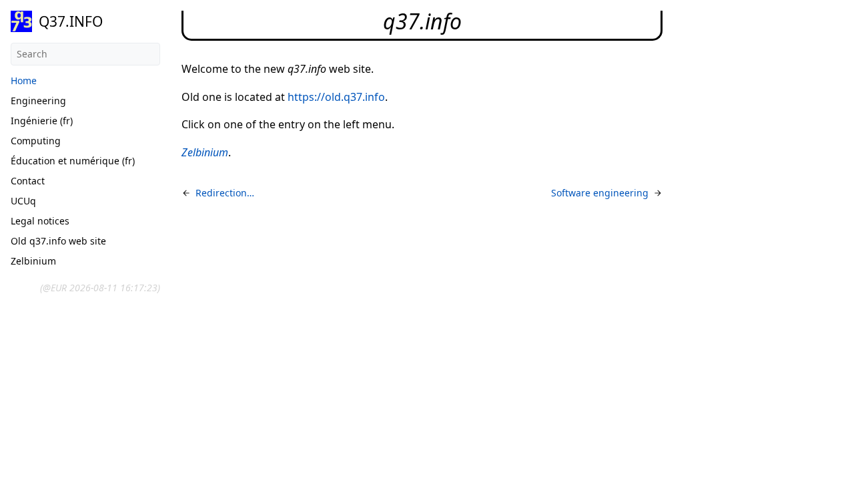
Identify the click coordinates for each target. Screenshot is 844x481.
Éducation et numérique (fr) (73, 160)
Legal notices (40, 220)
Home (24, 80)
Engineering (38, 100)
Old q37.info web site (58, 240)
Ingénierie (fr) (42, 120)
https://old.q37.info (336, 97)
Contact (28, 180)
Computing (36, 140)
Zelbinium (33, 261)
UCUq (23, 200)
